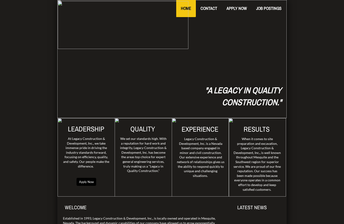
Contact (209, 8)
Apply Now (237, 8)
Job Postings (269, 8)
